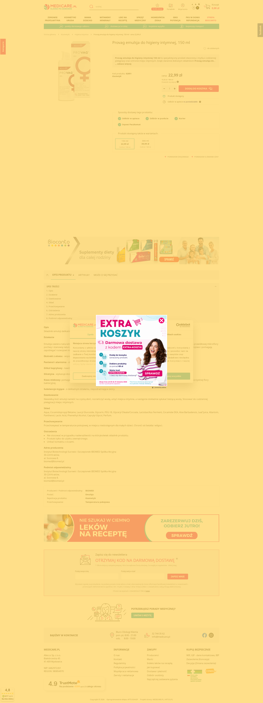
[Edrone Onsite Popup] (131, 351)
